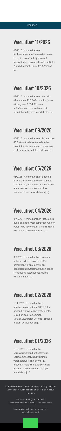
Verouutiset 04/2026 (32, 210)
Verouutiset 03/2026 (32, 248)
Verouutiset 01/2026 (32, 340)
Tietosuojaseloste (44, 402)
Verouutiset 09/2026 (32, 130)
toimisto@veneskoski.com (21, 402)
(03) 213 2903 (37, 399)
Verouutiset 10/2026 (32, 88)
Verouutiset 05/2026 (32, 168)
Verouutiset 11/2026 (32, 42)
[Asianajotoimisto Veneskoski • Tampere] (30, 8)
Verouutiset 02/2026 (32, 294)
